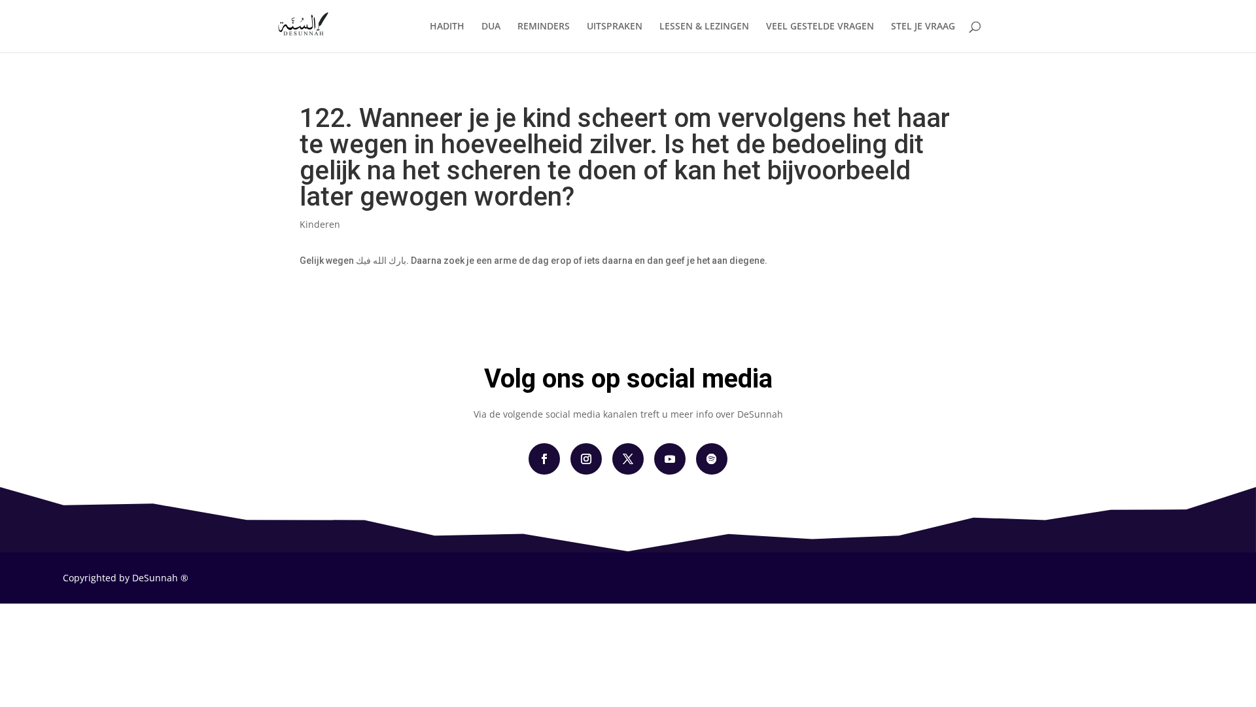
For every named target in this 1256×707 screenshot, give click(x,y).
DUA (490, 27)
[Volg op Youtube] (670, 459)
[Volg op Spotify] (711, 459)
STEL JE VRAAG (923, 27)
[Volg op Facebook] (544, 459)
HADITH (447, 27)
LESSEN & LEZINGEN (704, 27)
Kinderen (320, 224)
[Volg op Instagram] (586, 459)
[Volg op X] (628, 459)
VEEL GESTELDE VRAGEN (820, 27)
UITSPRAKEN (614, 27)
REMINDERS (543, 27)
